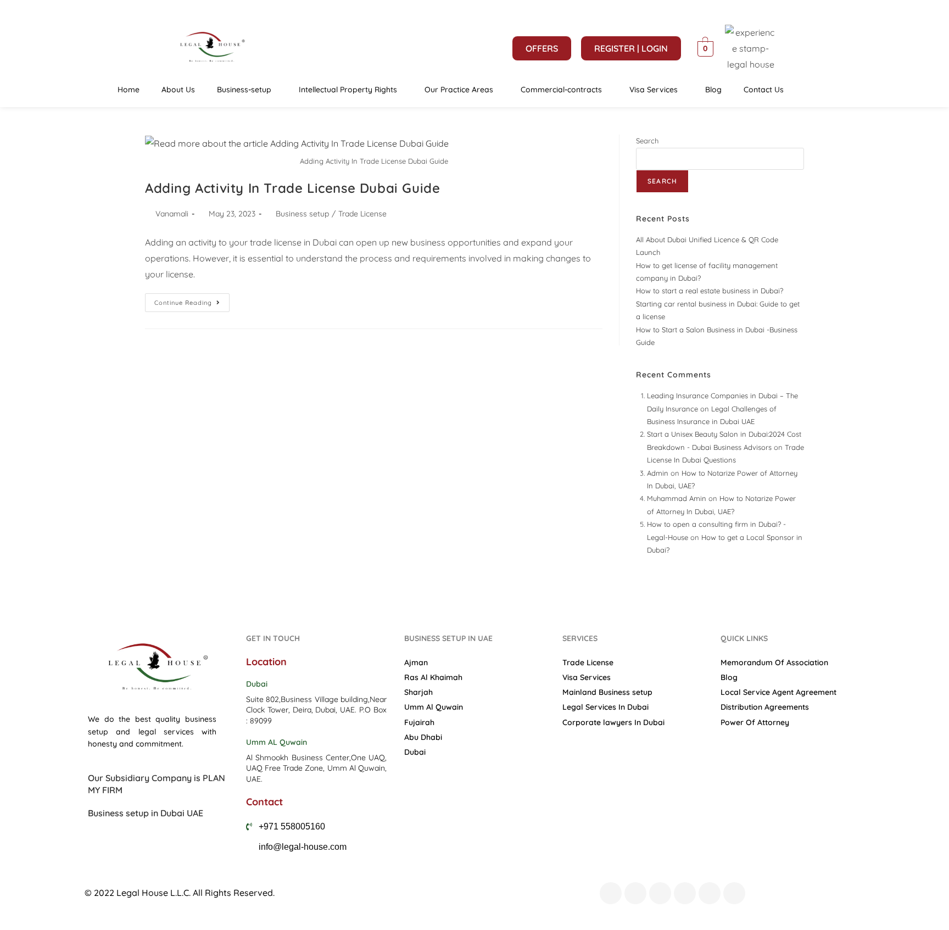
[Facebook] (611, 893)
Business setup (302, 214)
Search (647, 140)
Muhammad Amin (676, 498)
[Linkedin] (734, 893)
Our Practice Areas (459, 89)
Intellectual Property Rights (348, 89)
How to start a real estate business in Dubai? (709, 290)
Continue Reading (192, 300)
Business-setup (244, 89)
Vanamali (171, 214)
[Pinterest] (710, 893)
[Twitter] (635, 893)
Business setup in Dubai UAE (145, 813)
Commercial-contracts (561, 89)
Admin (657, 473)
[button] (247, 89)
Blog (713, 89)
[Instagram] (685, 893)
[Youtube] (660, 893)
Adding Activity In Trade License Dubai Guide (292, 188)
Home (128, 89)
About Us (178, 89)
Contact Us (764, 89)
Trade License (362, 214)
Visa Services (653, 89)
